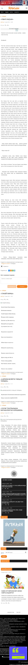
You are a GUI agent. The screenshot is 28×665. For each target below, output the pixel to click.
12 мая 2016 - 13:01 (8, 296)
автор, (2, 22)
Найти (4, 556)
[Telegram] (14, 270)
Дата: (2, 553)
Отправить (22, 286)
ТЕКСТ (2, 12)
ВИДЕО (7, 12)
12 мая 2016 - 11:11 (8, 383)
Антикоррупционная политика (6, 648)
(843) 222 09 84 (24, 664)
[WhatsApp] (12, 270)
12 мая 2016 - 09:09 (8, 413)
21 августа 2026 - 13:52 (7, 491)
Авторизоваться (12, 286)
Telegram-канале (5, 263)
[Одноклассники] (11, 270)
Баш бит (19, 612)
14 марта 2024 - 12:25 (5, 572)
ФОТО (11, 12)
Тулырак (18, 657)
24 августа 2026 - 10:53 (7, 483)
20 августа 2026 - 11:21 (7, 499)
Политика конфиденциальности (7, 654)
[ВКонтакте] (9, 270)
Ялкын (4, 16)
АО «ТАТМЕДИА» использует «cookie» (8, 650)
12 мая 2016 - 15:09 (8, 22)
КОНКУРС (16, 12)
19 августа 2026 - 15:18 (7, 508)
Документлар (10, 612)
